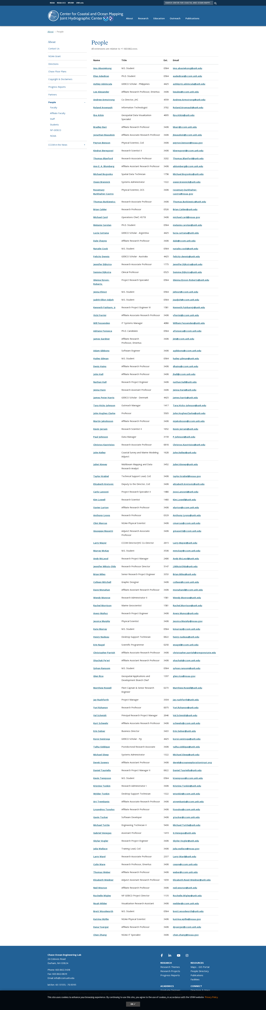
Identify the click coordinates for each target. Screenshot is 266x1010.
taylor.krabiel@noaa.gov (187, 476)
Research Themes (170, 966)
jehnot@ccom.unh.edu (185, 291)
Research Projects (170, 971)
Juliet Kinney (100, 464)
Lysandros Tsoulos (104, 809)
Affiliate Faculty (57, 113)
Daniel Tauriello (102, 770)
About (129, 18)
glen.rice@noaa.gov (184, 676)
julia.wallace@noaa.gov (186, 848)
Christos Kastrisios (104, 444)
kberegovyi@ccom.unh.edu (188, 150)
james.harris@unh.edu (185, 397)
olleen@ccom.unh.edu (186, 582)
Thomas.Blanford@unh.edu (188, 158)
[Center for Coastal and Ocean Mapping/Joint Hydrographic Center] (85, 15)
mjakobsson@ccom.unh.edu (189, 421)
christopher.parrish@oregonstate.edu (194, 652)
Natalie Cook (100, 248)
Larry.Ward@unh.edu (184, 856)
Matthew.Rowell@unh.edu (187, 687)
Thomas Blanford (103, 158)
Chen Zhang (100, 934)
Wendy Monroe (101, 597)
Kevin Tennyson (102, 778)
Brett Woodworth (103, 911)
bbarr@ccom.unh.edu (185, 127)
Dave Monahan (101, 589)
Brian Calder (100, 209)
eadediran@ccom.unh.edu (187, 76)
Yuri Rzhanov (100, 707)
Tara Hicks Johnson (104, 405)
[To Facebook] (163, 955)
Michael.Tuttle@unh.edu (186, 825)
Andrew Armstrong (104, 99)
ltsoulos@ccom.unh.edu (186, 809)
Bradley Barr (100, 127)
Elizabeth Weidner (103, 879)
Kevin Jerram (100, 429)
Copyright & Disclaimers (60, 79)
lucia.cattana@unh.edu (186, 232)
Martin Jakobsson (103, 421)
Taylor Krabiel (101, 476)
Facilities (195, 979)
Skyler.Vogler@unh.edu (186, 840)
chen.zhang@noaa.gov (186, 934)
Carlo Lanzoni (101, 491)
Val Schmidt (100, 715)
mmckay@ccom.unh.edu (186, 550)
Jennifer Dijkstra (102, 264)
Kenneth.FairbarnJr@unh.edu (189, 307)
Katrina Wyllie (101, 919)
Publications (192, 18)
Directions (53, 64)
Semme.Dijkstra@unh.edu (187, 272)
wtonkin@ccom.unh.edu (186, 793)
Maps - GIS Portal (200, 966)
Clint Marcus (100, 523)
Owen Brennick (101, 182)
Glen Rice (98, 676)
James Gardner (101, 338)
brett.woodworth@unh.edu (188, 911)
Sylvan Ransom (101, 668)
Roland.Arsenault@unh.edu (188, 107)
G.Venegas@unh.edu (184, 832)
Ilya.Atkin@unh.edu (183, 115)
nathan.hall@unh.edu (185, 382)
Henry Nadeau (101, 636)
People (52, 102)
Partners (52, 94)
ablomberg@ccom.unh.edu (188, 166)
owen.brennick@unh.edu (186, 182)
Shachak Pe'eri (101, 660)
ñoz (106, 613)
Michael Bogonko (103, 174)
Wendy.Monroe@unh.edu (187, 597)
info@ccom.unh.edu (64, 978)
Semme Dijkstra (102, 272)
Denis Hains (99, 366)
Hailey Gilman (101, 358)
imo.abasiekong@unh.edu (187, 68)
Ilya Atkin (98, 115)
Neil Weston (100, 887)
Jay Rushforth (101, 699)
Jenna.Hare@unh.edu (184, 389)
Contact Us (53, 48)
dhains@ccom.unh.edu (185, 366)
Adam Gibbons (101, 350)
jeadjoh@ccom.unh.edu (186, 299)
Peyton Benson (101, 142)
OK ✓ (133, 1004)
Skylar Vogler (100, 840)
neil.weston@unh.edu (185, 887)
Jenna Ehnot (100, 291)
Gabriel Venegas (102, 832)
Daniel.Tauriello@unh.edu (187, 770)
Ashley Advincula (102, 83)
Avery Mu (98, 613)
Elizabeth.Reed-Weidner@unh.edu (192, 879)
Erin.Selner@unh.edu (184, 731)
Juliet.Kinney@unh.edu (185, 464)
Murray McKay (101, 550)
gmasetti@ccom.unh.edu (187, 531)
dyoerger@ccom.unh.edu (187, 927)
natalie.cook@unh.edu (185, 248)
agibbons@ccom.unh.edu (187, 350)
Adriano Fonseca (102, 330)
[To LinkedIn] (171, 955)
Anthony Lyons (101, 515)
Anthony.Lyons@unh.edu (187, 515)
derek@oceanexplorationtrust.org (192, 762)
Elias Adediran (101, 76)
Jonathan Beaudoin (104, 134)
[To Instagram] (189, 955)
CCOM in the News (57, 145)
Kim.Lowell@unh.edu (184, 499)
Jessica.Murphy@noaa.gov (187, 621)
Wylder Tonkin (101, 793)
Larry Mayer (100, 542)
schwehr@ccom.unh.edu (186, 723)
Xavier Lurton (101, 507)
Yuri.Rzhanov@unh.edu (185, 707)
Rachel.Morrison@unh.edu (187, 605)
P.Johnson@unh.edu (184, 436)
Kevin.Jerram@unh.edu (185, 429)
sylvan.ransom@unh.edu (186, 668)
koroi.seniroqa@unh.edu (186, 738)
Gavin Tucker (100, 817)
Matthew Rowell (102, 687)
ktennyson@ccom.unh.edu (188, 778)
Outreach (175, 18)
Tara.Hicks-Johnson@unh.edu (189, 405)
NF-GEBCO (55, 130)
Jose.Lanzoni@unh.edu (185, 491)
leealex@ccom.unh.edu (186, 91)
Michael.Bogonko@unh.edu (188, 174)
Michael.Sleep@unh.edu (186, 754)
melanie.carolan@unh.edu (187, 225)
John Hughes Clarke (104, 413)
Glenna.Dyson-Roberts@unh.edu (191, 280)
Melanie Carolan (102, 225)
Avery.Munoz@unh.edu (185, 613)
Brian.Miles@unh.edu (184, 574)
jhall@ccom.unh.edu (184, 374)
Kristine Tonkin (101, 785)
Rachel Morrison (102, 605)
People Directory (200, 971)
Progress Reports (57, 87)
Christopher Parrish (104, 652)
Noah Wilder (100, 903)
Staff (52, 119)
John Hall (98, 374)
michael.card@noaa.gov (186, 217)
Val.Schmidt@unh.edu (185, 715)
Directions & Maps (200, 990)
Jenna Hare (99, 389)
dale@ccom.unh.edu (184, 240)
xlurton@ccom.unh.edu (186, 507)
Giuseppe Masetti (103, 531)
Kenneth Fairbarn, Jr (104, 307)
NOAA (53, 136)
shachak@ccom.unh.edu (186, 660)
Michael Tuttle (101, 825)
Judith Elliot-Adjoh (103, 299)
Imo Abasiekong (102, 68)
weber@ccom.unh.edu (185, 872)
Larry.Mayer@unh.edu (185, 542)
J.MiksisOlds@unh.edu (185, 566)
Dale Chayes (100, 240)
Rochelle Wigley (102, 895)
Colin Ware (99, 864)
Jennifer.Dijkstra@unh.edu (187, 264)
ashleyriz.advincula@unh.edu (189, 83)
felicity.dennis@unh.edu (186, 256)
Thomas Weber (101, 872)
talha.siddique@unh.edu (186, 746)
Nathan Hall (100, 382)
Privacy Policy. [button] (211, 997)
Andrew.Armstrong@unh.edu (189, 99)
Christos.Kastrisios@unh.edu (189, 444)
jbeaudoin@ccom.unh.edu (187, 134)
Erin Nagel (99, 644)
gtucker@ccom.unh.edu (186, 817)
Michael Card (100, 217)
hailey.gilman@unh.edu (186, 358)
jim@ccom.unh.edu (183, 338)
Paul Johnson (100, 436)
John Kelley (99, 452)
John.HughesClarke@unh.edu (189, 413)
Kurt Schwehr (100, 723)
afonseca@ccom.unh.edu (187, 330)
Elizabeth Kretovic (103, 484)
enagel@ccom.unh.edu (185, 644)
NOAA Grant (54, 56)
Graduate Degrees (170, 990)
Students (54, 124)
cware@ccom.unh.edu (185, 864)
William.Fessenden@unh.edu (189, 323)
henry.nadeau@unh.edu (186, 636)
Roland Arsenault (103, 107)
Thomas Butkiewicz (104, 201)
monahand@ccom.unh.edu (188, 589)
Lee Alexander (101, 91)
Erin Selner (99, 731)
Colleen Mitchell (102, 582)
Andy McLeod (100, 558)
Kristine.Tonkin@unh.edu (187, 785)
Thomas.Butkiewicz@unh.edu (189, 201)
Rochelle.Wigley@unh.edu (187, 895)
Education (159, 18)
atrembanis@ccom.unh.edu (188, 801)
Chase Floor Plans (57, 71)
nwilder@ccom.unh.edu (186, 903)
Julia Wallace (100, 848)
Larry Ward (99, 856)
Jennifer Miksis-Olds (104, 566)
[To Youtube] (180, 955)
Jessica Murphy (101, 621)
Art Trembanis (101, 801)
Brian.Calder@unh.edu (185, 209)
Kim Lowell (99, 499)
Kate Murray (100, 629)
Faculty (53, 107)
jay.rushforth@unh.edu (186, 699)
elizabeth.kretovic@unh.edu (188, 484)
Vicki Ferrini (99, 315)
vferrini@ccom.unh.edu (186, 315)
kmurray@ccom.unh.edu (186, 629)
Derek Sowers (101, 762)
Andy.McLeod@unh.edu (186, 558)
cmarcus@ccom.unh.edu (186, 523)
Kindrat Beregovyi (103, 150)
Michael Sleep (101, 754)
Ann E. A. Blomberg (103, 166)
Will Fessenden (101, 323)
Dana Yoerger (101, 927)
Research (143, 18)
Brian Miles (99, 574)
